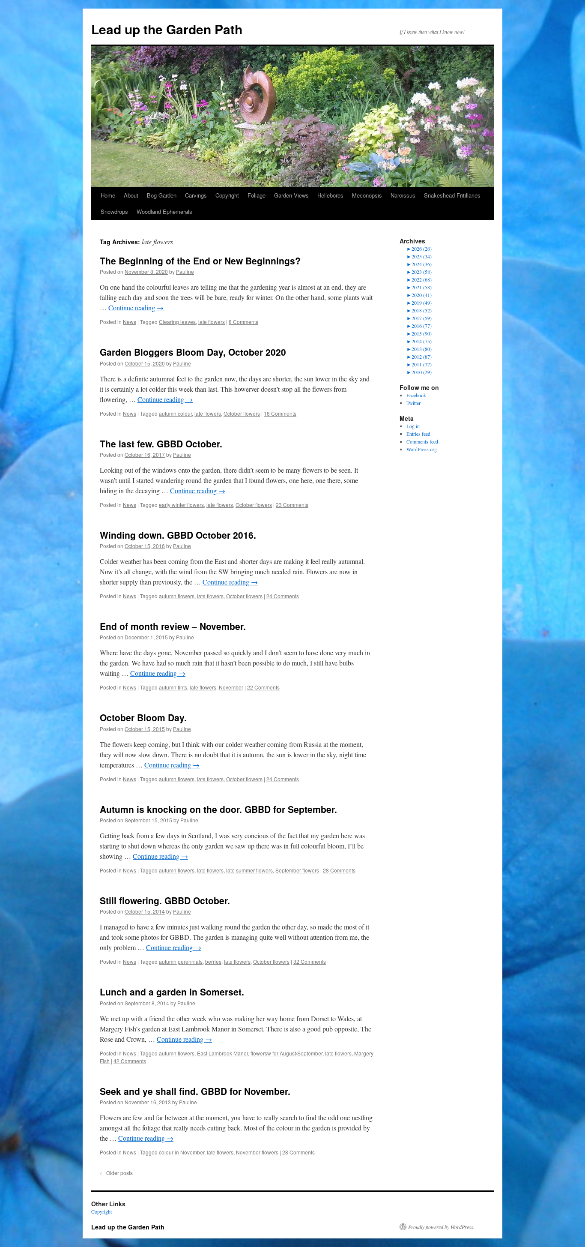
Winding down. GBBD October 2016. (178, 534)
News (129, 321)
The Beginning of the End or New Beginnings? (200, 260)
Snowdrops (114, 211)
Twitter (413, 402)
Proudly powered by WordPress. (441, 1226)
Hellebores (330, 195)
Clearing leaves (177, 321)
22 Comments (263, 687)
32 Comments (309, 961)
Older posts (116, 1172)
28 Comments (339, 870)
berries (213, 961)
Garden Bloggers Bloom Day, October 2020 (193, 351)
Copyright (227, 195)
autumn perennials (181, 961)
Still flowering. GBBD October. (165, 900)
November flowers (257, 1152)
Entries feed (418, 433)
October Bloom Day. (143, 717)
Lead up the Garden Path (166, 29)
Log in (413, 426)
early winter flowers (181, 504)
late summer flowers (249, 870)
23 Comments (292, 504)
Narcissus (403, 195)
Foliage (257, 195)
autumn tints (173, 687)
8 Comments (243, 321)
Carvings (196, 195)
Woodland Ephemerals (164, 211)
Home (108, 195)
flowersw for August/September (286, 1053)
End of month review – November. (173, 626)
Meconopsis (367, 195)
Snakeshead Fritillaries (452, 195)
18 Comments (280, 413)
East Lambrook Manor (222, 1053)
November (231, 687)
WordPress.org (421, 449)
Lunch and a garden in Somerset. (172, 991)
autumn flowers (176, 596)
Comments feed (422, 441)
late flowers (211, 321)
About (131, 195)
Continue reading (136, 307)
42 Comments (129, 1060)
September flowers (297, 870)
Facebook (416, 395)
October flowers (242, 413)
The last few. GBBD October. (161, 443)
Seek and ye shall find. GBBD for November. (195, 1091)
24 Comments (282, 596)
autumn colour (175, 413)
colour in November (181, 1152)
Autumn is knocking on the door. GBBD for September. (218, 809)
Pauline (185, 271)
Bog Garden (161, 195)
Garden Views (291, 195)
